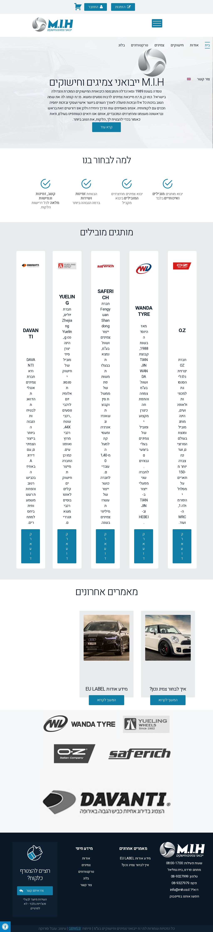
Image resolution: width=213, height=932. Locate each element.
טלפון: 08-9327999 (184, 876)
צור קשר (203, 79)
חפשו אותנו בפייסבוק (184, 896)
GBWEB (75, 928)
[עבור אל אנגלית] (189, 79)
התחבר (93, 7)
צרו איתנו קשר (35, 890)
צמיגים (159, 45)
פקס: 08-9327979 (184, 883)
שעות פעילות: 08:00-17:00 (184, 863)
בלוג (121, 45)
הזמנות (120, 7)
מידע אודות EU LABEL (135, 858)
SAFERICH (181, 42)
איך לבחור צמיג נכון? (135, 865)
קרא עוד (182, 546)
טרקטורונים (139, 45)
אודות (86, 858)
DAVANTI (203, 42)
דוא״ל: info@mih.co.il (184, 889)
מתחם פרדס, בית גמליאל (184, 869)
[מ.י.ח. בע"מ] (52, 34)
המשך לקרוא (168, 700)
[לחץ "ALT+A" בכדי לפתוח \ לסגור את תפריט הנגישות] (5, 926)
